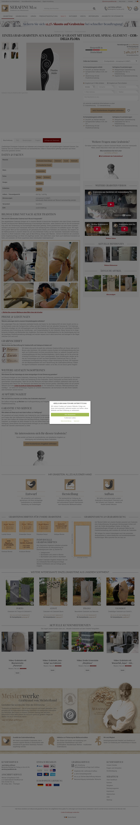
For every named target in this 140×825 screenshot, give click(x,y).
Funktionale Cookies (70, 418)
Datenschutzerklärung (66, 421)
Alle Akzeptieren (70, 415)
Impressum (76, 421)
